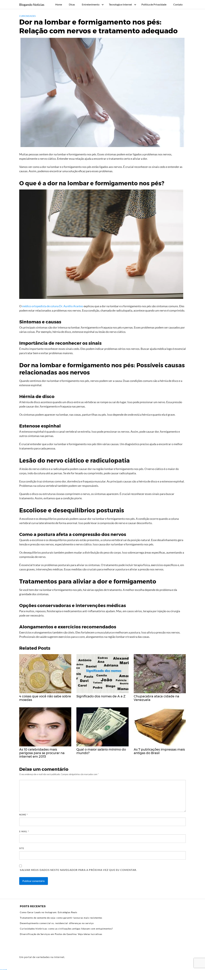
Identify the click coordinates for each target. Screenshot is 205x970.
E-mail (24, 831)
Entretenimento (90, 4)
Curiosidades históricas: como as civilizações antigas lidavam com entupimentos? (66, 928)
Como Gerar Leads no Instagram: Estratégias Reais (48, 912)
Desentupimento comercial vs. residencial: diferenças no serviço (57, 923)
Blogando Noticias (31, 4)
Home (58, 4)
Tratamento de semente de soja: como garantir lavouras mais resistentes (61, 917)
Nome (23, 814)
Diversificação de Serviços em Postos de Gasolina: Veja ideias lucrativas (61, 934)
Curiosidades (27, 16)
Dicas (72, 4)
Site (21, 848)
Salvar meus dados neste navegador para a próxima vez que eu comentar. (78, 869)
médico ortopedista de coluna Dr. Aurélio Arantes (52, 306)
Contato (178, 4)
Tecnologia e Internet (120, 4)
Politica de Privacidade (153, 4)
